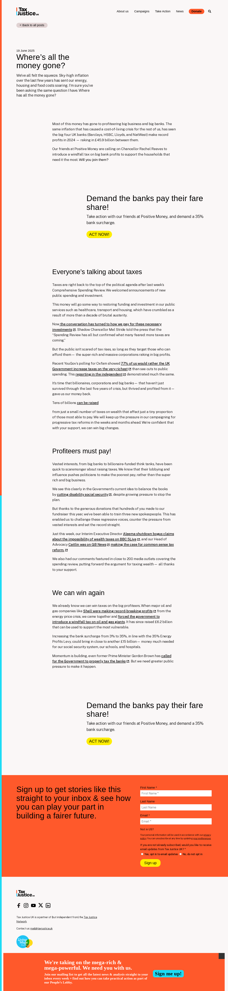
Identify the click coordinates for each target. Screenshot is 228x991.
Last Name (147, 801)
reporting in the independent (98, 374)
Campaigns (141, 11)
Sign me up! (168, 973)
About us (123, 11)
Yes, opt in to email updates (161, 854)
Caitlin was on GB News (87, 544)
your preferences (202, 838)
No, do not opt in (192, 854)
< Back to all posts (32, 25)
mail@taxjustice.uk (41, 928)
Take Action (162, 11)
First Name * (148, 787)
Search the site (210, 11)
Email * (145, 815)
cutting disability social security (82, 494)
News (180, 11)
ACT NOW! (99, 234)
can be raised (88, 403)
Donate (196, 11)
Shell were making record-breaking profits (118, 611)
